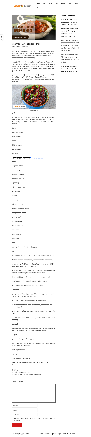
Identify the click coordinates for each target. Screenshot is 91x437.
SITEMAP (72, 433)
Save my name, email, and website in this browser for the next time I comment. (35, 419)
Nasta (69, 3)
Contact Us (47, 433)
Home (38, 3)
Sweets (57, 3)
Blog (15, 369)
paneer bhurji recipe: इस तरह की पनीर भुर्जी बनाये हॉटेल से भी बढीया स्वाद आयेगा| (70, 48)
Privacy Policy (65, 433)
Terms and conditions (57, 434)
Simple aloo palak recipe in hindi (22, 372)
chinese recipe (20, 371)
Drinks (63, 3)
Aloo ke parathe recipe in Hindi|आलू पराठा (69, 71)
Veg (44, 3)
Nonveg (50, 3)
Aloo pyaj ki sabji (36, 158)
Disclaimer (54, 433)
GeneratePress (21, 434)
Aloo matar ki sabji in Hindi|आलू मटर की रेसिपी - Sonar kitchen (70, 31)
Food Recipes (28, 371)
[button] (37, 8)
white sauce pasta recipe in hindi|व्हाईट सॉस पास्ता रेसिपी (27, 374)
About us (76, 3)
